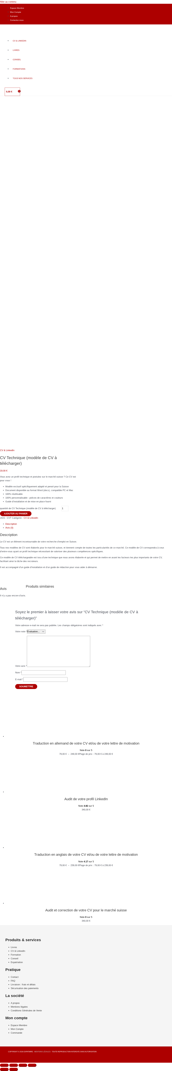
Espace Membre (17, 8)
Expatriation (17, 962)
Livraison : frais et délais (23, 984)
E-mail (19, 679)
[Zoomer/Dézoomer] (4, 1065)
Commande (16, 1033)
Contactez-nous (17, 20)
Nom (18, 672)
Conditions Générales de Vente (26, 1010)
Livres (14, 947)
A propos (14, 16)
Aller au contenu (8, 2)
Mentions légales (19, 1007)
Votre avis (21, 666)
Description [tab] (11, 524)
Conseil (14, 958)
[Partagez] (23, 1065)
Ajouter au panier (15, 513)
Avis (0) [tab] (9, 527)
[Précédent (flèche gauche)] (4, 1069)
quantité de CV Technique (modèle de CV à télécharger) (28, 508)
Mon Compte (15, 12)
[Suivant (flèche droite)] (13, 1069)
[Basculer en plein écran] (13, 1065)
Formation (16, 955)
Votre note (21, 631)
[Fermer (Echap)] (32, 1065)
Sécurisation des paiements (25, 988)
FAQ (13, 981)
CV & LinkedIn (7, 450)
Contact (15, 977)
